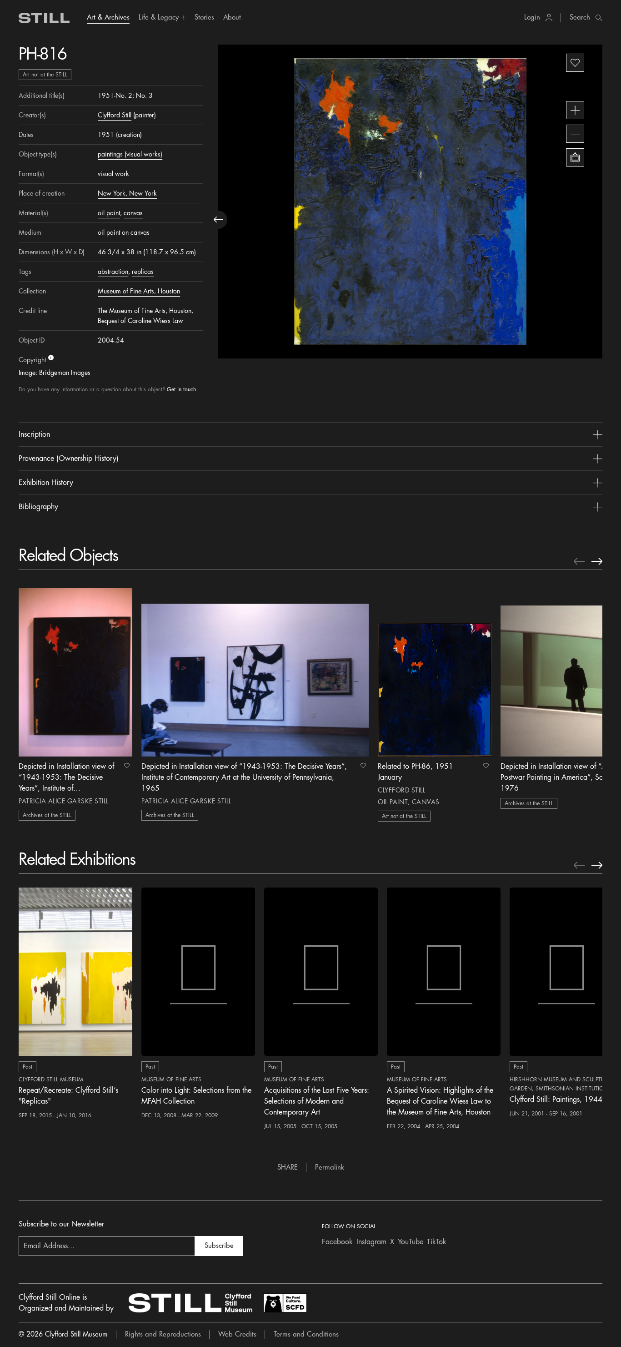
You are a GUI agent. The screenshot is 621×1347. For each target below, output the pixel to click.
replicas (143, 271)
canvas (133, 213)
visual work (113, 174)
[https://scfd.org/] (285, 1302)
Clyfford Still (114, 115)
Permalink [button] (329, 1167)
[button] (162, 18)
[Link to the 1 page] (75, 670)
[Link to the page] (44, 18)
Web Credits (237, 1334)
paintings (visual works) (130, 154)
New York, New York (127, 193)
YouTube (410, 1242)
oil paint (109, 213)
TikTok (436, 1242)
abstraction (113, 271)
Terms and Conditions (306, 1334)
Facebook (337, 1242)
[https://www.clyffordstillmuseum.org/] (190, 1302)
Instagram (371, 1242)
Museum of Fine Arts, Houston (139, 291)
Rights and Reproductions (163, 1334)
